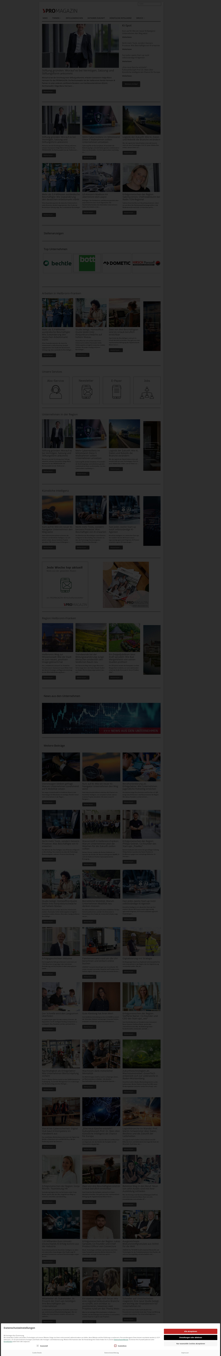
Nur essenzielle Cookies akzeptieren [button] (190, 1343)
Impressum (185, 1353)
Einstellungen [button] (8, 1341)
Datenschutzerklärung (121, 1340)
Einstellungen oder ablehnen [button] (190, 1337)
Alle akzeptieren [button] (190, 1331)
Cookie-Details (37, 1353)
